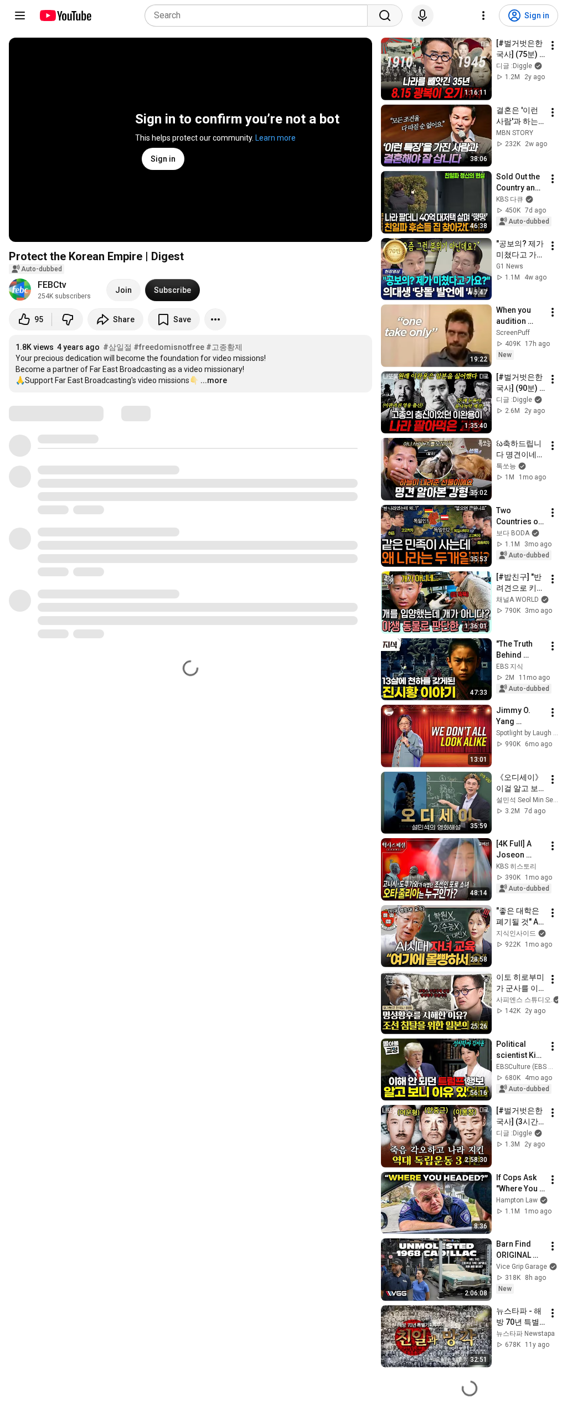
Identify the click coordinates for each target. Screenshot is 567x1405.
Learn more (275, 137)
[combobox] (259, 15)
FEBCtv (52, 285)
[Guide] (20, 15)
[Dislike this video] (67, 319)
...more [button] (213, 380)
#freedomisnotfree (168, 347)
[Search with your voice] (422, 15)
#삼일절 (117, 347)
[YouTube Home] (65, 15)
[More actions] (215, 319)
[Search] (385, 15)
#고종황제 (224, 347)
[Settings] (483, 15)
